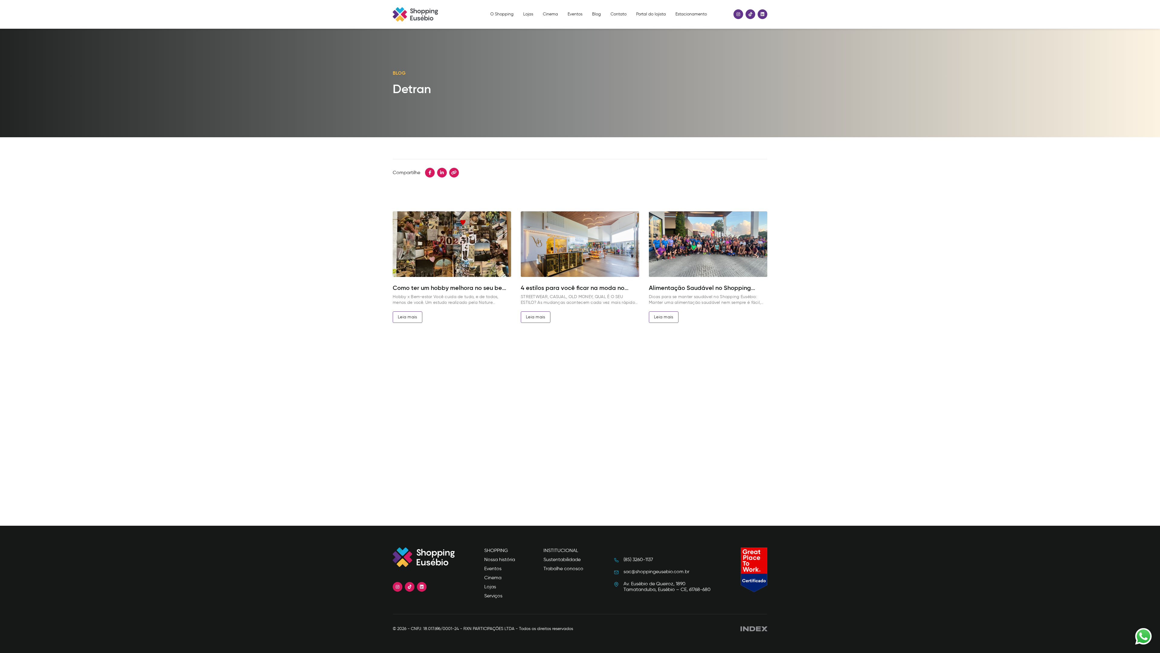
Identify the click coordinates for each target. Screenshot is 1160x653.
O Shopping (502, 14)
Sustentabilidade (562, 559)
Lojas (528, 14)
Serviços (493, 596)
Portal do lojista (651, 14)
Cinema (550, 14)
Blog (596, 14)
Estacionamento (691, 14)
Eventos (575, 14)
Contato (619, 14)
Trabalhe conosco (563, 568)
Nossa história (499, 559)
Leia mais (407, 317)
